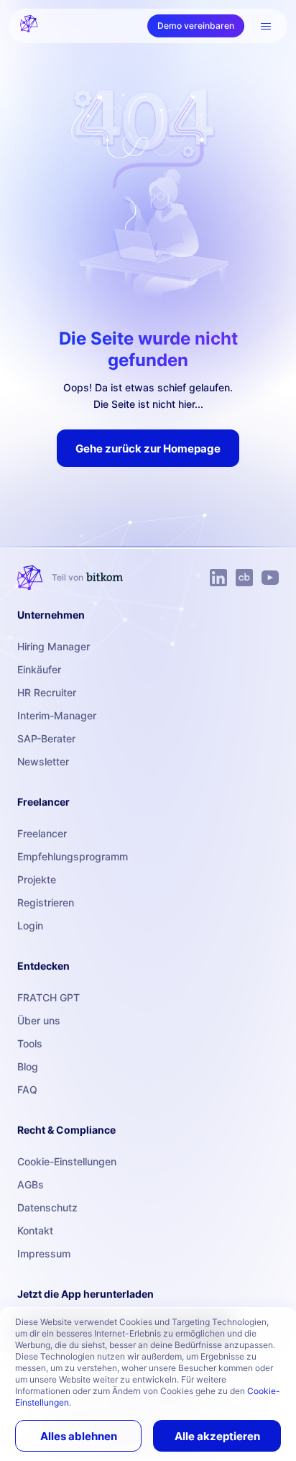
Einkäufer (39, 669)
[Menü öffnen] (266, 25)
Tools (29, 1043)
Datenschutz (47, 1207)
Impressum (43, 1253)
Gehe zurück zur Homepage (148, 448)
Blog (27, 1066)
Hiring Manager (53, 646)
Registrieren (45, 902)
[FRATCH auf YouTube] (270, 577)
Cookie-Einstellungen (66, 1161)
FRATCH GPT (48, 997)
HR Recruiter (46, 692)
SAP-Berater (46, 738)
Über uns (38, 1020)
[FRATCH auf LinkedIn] (218, 577)
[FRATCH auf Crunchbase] (244, 577)
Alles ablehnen (78, 1436)
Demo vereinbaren (195, 25)
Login (30, 925)
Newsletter (43, 761)
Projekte (36, 879)
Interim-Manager (56, 715)
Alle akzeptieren (217, 1436)
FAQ (27, 1089)
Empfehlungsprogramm (72, 856)
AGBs (30, 1184)
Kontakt (35, 1230)
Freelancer (42, 833)
